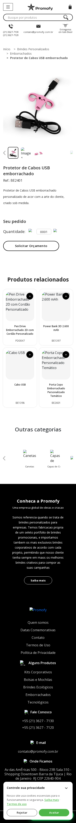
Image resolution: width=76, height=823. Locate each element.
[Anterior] (4, 153)
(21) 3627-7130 (11, 32)
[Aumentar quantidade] (56, 232)
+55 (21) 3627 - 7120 (38, 727)
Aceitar (54, 812)
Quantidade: (14, 231)
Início (6, 49)
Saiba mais (38, 580)
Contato (38, 637)
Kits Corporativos (38, 672)
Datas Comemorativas (38, 630)
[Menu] (8, 7)
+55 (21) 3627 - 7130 (38, 721)
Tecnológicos (38, 702)
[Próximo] (71, 153)
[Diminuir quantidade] (31, 232)
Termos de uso (17, 804)
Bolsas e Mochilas (38, 679)
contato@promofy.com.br (38, 32)
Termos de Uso (38, 645)
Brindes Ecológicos (38, 687)
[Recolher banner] (66, 788)
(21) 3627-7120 (11, 35)
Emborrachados (21, 53)
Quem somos (38, 622)
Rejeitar (22, 812)
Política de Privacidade (38, 652)
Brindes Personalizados (33, 49)
